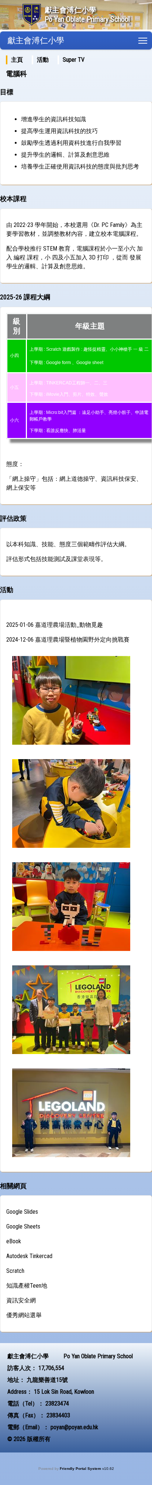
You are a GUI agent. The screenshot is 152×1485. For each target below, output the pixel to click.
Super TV (73, 59)
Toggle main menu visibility (143, 40)
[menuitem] (17, 59)
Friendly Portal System (81, 1469)
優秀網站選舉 (24, 1315)
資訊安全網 (21, 1300)
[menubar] (49, 59)
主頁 (17, 59)
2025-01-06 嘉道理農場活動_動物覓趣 (54, 624)
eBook (13, 1241)
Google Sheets (23, 1226)
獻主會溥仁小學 (35, 40)
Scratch (15, 1270)
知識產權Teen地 (26, 1285)
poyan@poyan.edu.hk (74, 1427)
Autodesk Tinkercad (29, 1256)
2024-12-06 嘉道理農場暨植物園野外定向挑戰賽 (67, 639)
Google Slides (22, 1211)
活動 (43, 59)
